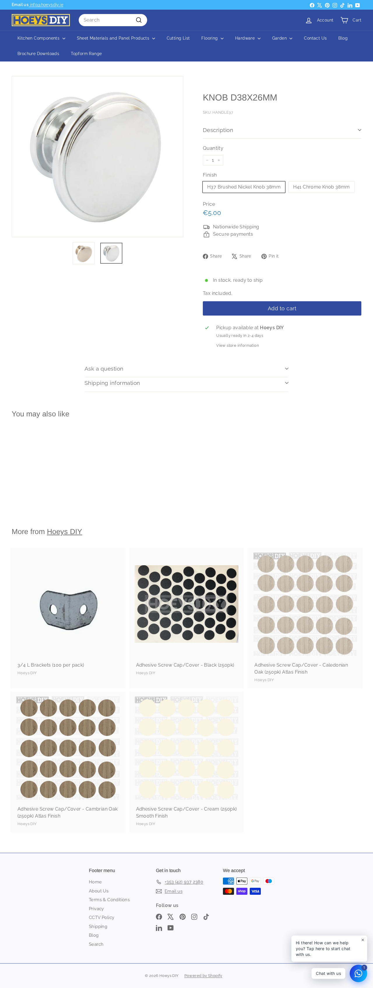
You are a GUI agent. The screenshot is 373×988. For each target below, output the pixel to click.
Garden (280, 38)
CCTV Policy (101, 917)
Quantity (213, 148)
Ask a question (104, 368)
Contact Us (315, 38)
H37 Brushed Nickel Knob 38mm (244, 187)
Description (218, 130)
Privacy (96, 908)
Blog (343, 38)
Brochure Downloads (38, 53)
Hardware (245, 38)
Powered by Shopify (203, 975)
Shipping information (112, 383)
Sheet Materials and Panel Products (114, 38)
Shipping (98, 926)
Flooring (210, 38)
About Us (98, 891)
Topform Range (86, 53)
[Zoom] (97, 156)
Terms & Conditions (109, 899)
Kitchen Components (39, 38)
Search (96, 944)
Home (95, 882)
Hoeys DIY (64, 531)
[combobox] (113, 20)
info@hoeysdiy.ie (46, 4)
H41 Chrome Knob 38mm (321, 187)
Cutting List (178, 38)
